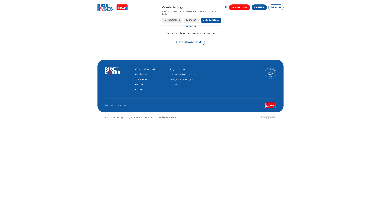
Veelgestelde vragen (181, 79)
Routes (139, 89)
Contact (174, 84)
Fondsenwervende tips (182, 74)
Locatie (139, 84)
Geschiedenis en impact (148, 69)
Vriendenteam (143, 79)
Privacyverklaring (114, 117)
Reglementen (177, 69)
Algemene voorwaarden (140, 117)
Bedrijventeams (144, 74)
